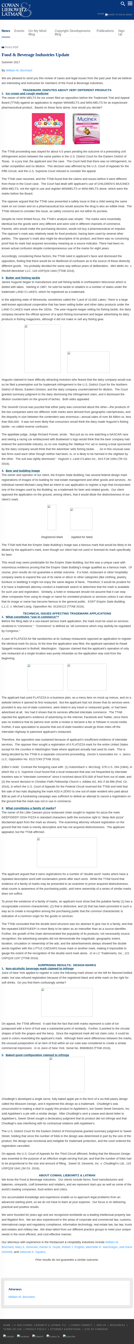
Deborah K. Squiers (32, 1252)
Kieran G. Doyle (49, 1247)
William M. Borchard (19, 70)
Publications (105, 31)
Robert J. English (73, 1247)
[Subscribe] (69, 1336)
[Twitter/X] (37, 1336)
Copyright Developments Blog (72, 32)
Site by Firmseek (96, 1329)
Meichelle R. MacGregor (101, 1247)
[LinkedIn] (8, 1336)
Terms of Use (12, 1329)
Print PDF (12, 47)
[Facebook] (23, 1336)
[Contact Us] (53, 1336)
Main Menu (130, 3)
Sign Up (121, 32)
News (6, 31)
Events (19, 31)
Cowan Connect (81, 1325)
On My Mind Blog (37, 32)
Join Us (101, 1325)
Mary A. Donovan (26, 1247)
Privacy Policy (36, 1329)
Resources (117, 1325)
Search (123, 4)
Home (6, 1325)
